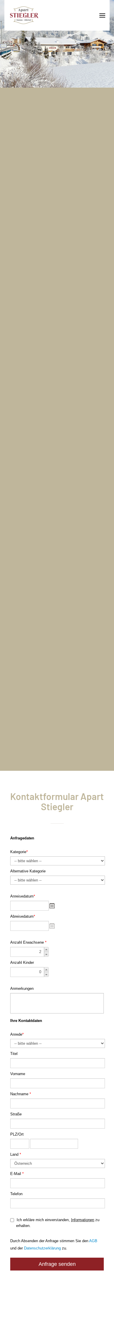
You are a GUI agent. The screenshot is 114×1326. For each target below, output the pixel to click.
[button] (94, 15)
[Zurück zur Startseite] (24, 15)
